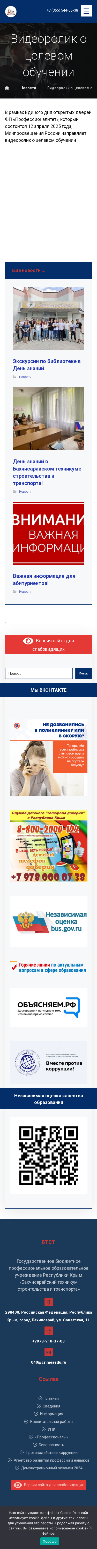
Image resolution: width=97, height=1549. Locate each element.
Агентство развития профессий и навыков (51, 1460)
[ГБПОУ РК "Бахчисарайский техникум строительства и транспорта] (7, 88)
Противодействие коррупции (52, 1452)
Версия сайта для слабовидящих (53, 1484)
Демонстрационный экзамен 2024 (51, 1468)
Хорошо (50, 1541)
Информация (51, 1414)
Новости (25, 377)
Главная (51, 1398)
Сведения (51, 1406)
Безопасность (51, 1445)
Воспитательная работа (51, 1421)
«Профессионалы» (51, 1437)
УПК (51, 1429)
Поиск (83, 673)
